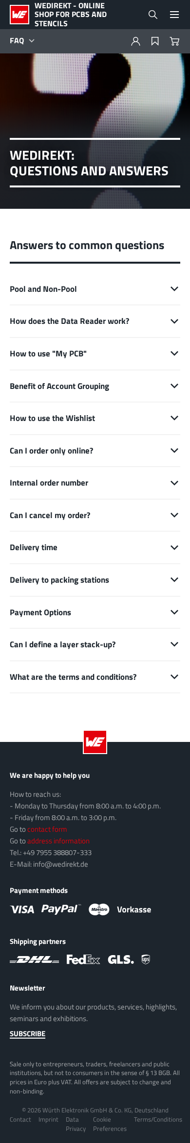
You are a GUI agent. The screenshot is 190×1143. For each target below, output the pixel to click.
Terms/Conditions (158, 1119)
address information (58, 840)
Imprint (48, 1119)
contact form (47, 829)
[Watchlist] (155, 41)
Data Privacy (76, 1123)
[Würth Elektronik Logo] (22, 14)
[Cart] (174, 41)
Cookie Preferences (110, 1123)
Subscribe (27, 1033)
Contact (20, 1119)
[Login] (135, 41)
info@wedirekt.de (60, 864)
